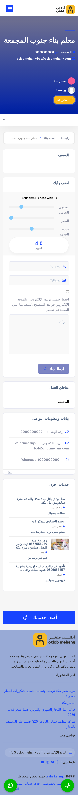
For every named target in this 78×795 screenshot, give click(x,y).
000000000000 (44, 52)
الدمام (59, 575)
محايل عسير (57, 526)
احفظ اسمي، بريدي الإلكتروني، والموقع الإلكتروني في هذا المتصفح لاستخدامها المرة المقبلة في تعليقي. (40, 305)
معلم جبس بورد (56, 531)
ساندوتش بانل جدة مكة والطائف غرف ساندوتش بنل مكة (40, 500)
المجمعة (66, 52)
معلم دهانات (38, 531)
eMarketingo (56, 776)
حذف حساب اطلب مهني (24, 783)
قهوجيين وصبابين (37, 557)
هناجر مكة (68, 703)
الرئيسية (66, 138)
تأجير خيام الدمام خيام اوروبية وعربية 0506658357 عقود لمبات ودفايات (40, 568)
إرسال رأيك (56, 368)
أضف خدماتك (44, 617)
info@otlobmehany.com (25, 752)
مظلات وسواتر (56, 512)
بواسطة (61, 90)
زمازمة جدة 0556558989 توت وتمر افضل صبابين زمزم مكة (31, 543)
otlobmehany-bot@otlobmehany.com (44, 58)
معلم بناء (49, 138)
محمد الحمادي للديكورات (48, 521)
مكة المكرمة (57, 507)
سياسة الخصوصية (54, 783)
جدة (42, 552)
